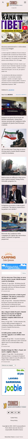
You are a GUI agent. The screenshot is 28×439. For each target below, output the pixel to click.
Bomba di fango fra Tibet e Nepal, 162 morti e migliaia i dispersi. (14, 351)
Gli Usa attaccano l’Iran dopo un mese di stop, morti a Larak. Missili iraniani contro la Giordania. (13, 151)
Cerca (24, 273)
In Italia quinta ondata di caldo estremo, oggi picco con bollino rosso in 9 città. (13, 334)
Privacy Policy (14, 420)
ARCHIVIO (11, 90)
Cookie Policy (14, 417)
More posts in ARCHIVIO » (21, 94)
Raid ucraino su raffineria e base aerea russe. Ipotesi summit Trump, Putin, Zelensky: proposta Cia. (14, 179)
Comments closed (6, 291)
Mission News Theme (9, 436)
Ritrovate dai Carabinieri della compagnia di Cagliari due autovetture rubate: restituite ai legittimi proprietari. (14, 236)
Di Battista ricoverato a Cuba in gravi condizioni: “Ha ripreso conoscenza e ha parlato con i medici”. (13, 207)
